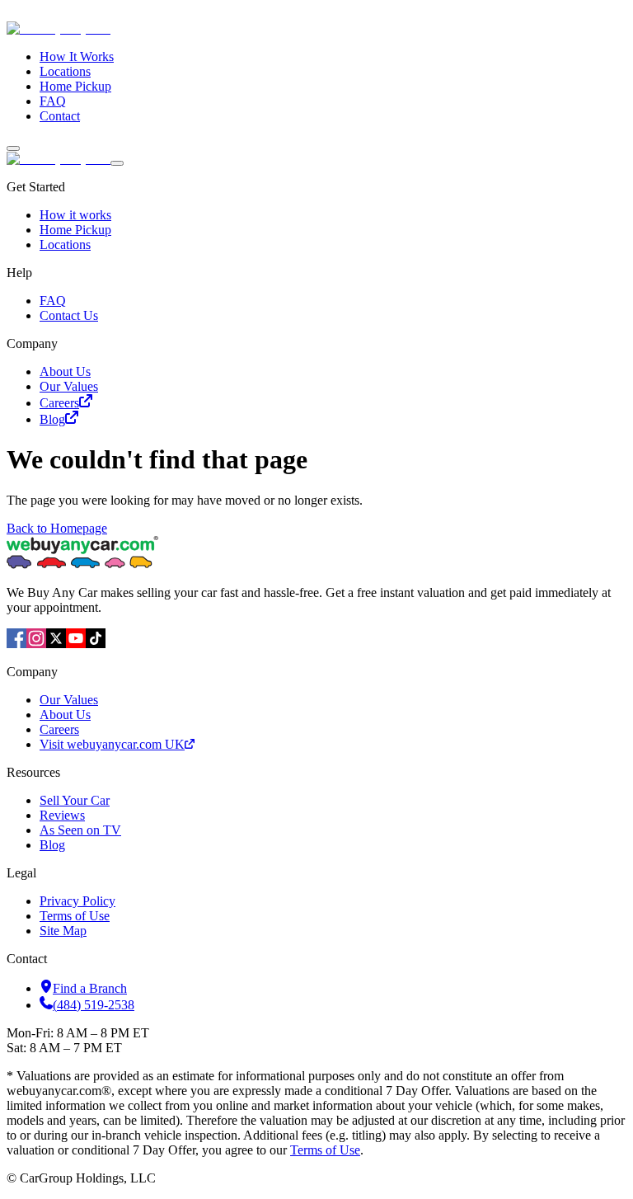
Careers (59, 403)
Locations (65, 71)
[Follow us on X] (56, 644)
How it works (75, 215)
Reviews (62, 815)
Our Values (69, 386)
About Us (65, 371)
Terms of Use (75, 916)
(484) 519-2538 (93, 1005)
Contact (60, 116)
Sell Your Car (75, 800)
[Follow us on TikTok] (96, 644)
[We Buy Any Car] (170, 28)
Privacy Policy (77, 901)
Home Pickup (75, 86)
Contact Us (69, 315)
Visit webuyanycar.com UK (112, 744)
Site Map (63, 931)
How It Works (77, 56)
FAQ (53, 101)
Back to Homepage (57, 528)
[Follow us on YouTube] (76, 644)
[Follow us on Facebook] (16, 644)
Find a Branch (90, 988)
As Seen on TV (80, 830)
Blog (52, 419)
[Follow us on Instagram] (36, 644)
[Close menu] (117, 163)
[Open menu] (13, 148)
